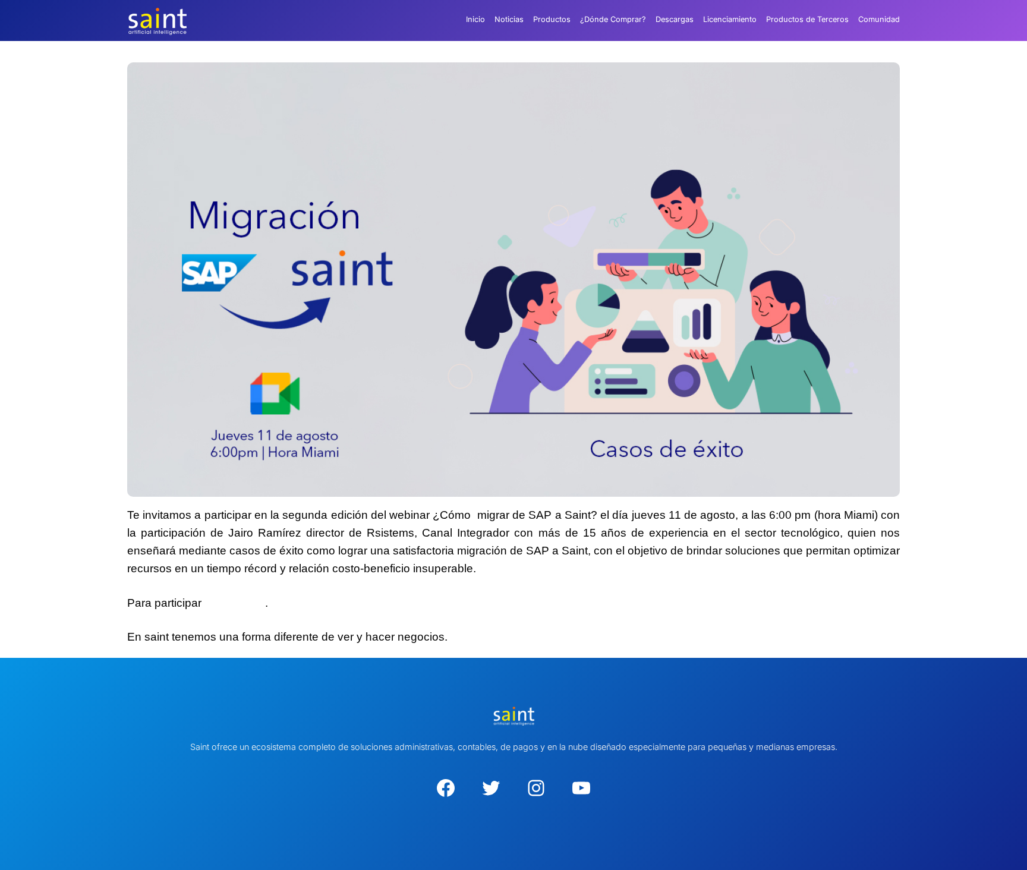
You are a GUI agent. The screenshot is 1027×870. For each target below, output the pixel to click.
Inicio (475, 19)
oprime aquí (234, 603)
